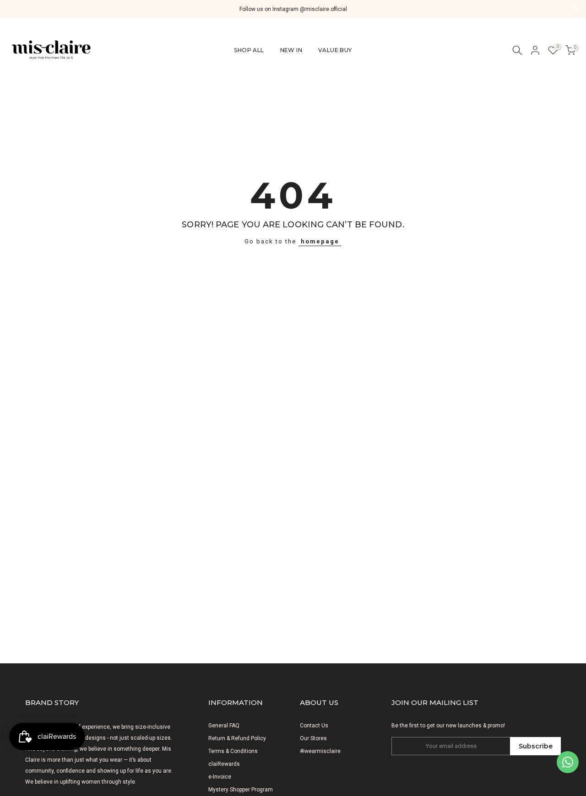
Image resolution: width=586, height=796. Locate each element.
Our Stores (313, 738)
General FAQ (223, 725)
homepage (320, 241)
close (10, 8)
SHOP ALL (249, 50)
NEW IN (291, 50)
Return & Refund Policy (237, 738)
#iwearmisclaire (320, 751)
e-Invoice (219, 777)
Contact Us (314, 725)
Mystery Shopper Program (240, 789)
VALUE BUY (335, 50)
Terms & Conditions (233, 751)
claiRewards (224, 764)
